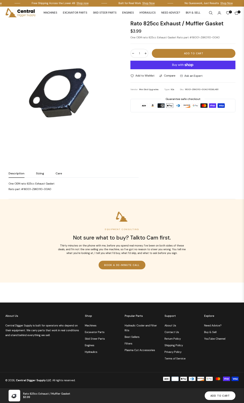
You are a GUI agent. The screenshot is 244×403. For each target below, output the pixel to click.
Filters (128, 343)
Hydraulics (91, 352)
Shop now (79, 3)
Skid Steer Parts (95, 339)
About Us (170, 325)
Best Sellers (132, 337)
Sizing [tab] (40, 173)
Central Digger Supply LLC (33, 380)
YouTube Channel (214, 339)
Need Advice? (212, 325)
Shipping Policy (174, 345)
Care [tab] (59, 173)
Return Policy (173, 339)
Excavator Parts (94, 332)
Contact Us (172, 332)
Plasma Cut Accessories (140, 350)
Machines (90, 325)
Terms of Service (175, 358)
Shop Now (145, 3)
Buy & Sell (210, 332)
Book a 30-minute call (122, 265)
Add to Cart (220, 395)
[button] (210, 13)
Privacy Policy (173, 352)
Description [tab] (16, 173)
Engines (89, 345)
